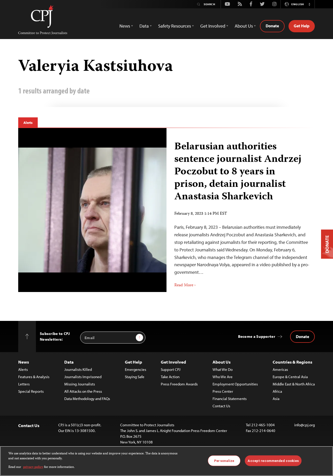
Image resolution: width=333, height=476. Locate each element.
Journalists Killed (78, 369)
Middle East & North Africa (294, 384)
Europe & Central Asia (290, 376)
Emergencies (135, 369)
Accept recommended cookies (273, 460)
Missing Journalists (79, 384)
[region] (166, 461)
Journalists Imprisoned (82, 376)
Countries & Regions (292, 362)
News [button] (124, 26)
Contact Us (221, 405)
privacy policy (33, 467)
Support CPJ (171, 369)
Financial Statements (230, 398)
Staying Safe (134, 376)
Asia (276, 398)
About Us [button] (244, 26)
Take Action (170, 376)
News (23, 362)
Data (69, 362)
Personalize (224, 460)
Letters (24, 384)
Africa (277, 391)
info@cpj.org (304, 424)
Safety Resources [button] (174, 26)
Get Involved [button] (212, 26)
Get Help (302, 25)
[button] (309, 4)
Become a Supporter (256, 336)
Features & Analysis (33, 376)
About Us (221, 362)
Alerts (28, 122)
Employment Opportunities (235, 384)
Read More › (185, 285)
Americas (280, 369)
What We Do (223, 369)
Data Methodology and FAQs (87, 398)
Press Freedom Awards (179, 384)
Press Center (223, 391)
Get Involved (173, 362)
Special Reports (31, 391)
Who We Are (223, 376)
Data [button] (144, 26)
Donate (272, 25)
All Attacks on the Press (83, 391)
